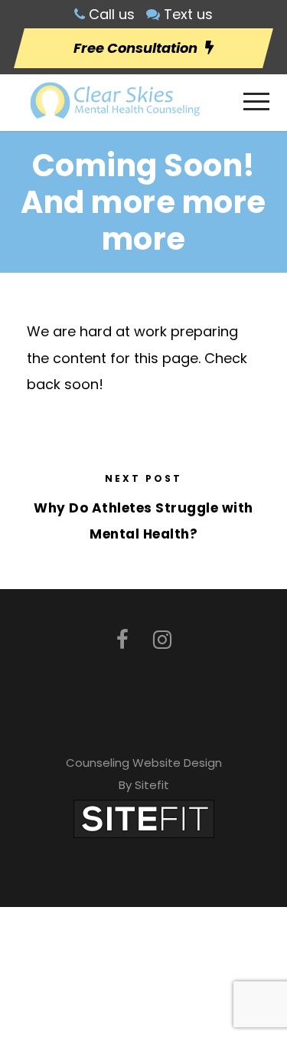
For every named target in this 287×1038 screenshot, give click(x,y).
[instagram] (162, 640)
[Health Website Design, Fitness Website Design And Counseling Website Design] (143, 818)
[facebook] (122, 640)
